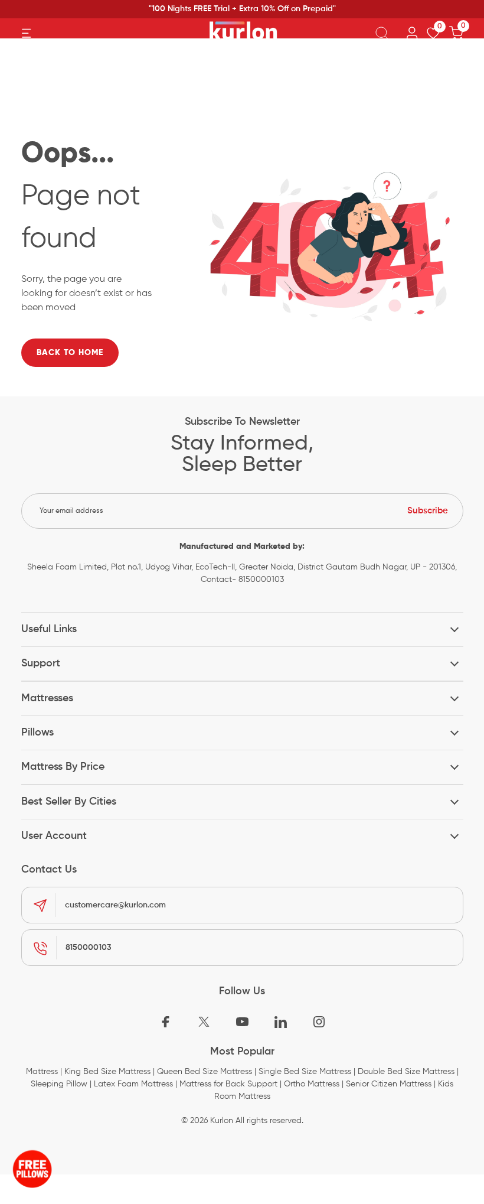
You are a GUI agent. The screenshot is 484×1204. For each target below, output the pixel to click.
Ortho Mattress (311, 1084)
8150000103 (89, 947)
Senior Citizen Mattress (388, 1084)
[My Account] (412, 33)
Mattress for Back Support (228, 1084)
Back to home (70, 353)
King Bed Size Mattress (107, 1072)
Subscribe (427, 510)
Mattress (42, 1072)
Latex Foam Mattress (133, 1084)
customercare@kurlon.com (115, 905)
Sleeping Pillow (59, 1084)
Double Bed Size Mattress (406, 1072)
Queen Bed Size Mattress (204, 1072)
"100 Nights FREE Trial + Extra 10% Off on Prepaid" (242, 9)
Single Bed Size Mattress (305, 1072)
